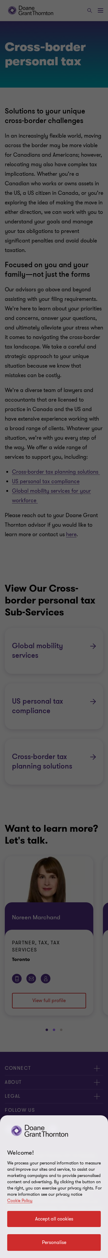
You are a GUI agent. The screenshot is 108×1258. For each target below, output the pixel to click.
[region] (54, 1186)
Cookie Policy (19, 1200)
